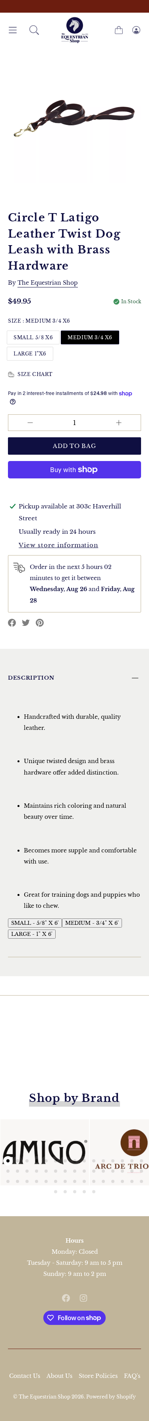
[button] (34, 30)
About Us (59, 1375)
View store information (58, 545)
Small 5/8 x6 (33, 337)
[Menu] (12, 30)
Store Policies (98, 1375)
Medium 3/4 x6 (90, 337)
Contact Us (24, 1375)
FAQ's (132, 1375)
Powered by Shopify (111, 1397)
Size (39, 321)
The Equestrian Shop (45, 1397)
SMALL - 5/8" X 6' (35, 923)
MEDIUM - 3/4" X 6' (92, 923)
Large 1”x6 (30, 354)
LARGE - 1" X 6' (31, 934)
